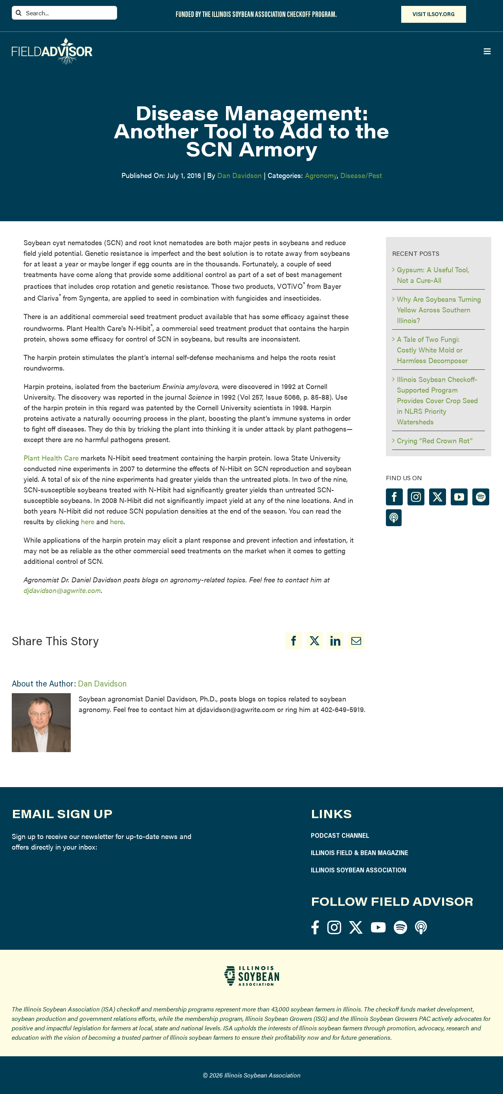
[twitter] (356, 927)
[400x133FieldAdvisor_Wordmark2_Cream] (52, 41)
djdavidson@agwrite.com (62, 590)
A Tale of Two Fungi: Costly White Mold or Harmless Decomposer (432, 349)
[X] (314, 640)
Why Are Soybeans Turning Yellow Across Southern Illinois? (439, 309)
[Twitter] (437, 496)
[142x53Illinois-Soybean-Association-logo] (251, 969)
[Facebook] (293, 640)
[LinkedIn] (335, 640)
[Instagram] (416, 496)
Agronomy (321, 175)
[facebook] (315, 927)
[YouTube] (459, 496)
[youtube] (378, 927)
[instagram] (334, 927)
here (87, 521)
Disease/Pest (361, 175)
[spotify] (400, 927)
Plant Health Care (51, 458)
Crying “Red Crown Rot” (435, 440)
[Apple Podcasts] (394, 517)
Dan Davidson (239, 175)
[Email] (356, 640)
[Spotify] (480, 496)
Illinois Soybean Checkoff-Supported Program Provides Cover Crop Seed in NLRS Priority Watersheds (437, 400)
